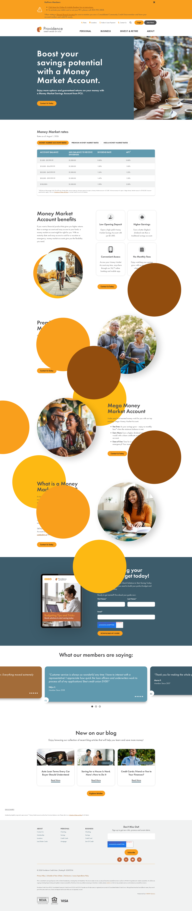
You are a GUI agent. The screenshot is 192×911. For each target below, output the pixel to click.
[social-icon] (119, 859)
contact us (108, 883)
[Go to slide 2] (96, 706)
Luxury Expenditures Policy (81, 876)
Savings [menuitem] (63, 835)
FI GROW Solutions (150, 894)
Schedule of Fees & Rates (54, 876)
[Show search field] (130, 22)
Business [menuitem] (89, 828)
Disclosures (67, 876)
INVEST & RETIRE (129, 31)
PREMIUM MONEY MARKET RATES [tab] (85, 143)
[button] (85, 30)
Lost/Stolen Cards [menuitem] (42, 841)
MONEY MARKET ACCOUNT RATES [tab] (53, 143)
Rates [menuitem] (84, 23)
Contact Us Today (46, 103)
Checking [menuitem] (63, 832)
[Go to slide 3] (100, 706)
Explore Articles (96, 793)
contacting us (42, 534)
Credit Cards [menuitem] (64, 838)
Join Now (150, 22)
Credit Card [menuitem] (88, 838)
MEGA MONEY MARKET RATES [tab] (116, 143)
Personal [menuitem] (65, 828)
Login (139, 22)
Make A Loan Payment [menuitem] (108, 23)
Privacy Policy (41, 876)
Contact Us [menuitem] (123, 23)
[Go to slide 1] (92, 706)
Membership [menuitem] (40, 835)
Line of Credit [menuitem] (89, 841)
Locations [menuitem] (94, 23)
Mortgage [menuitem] (63, 841)
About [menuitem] (40, 828)
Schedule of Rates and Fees (61, 192)
